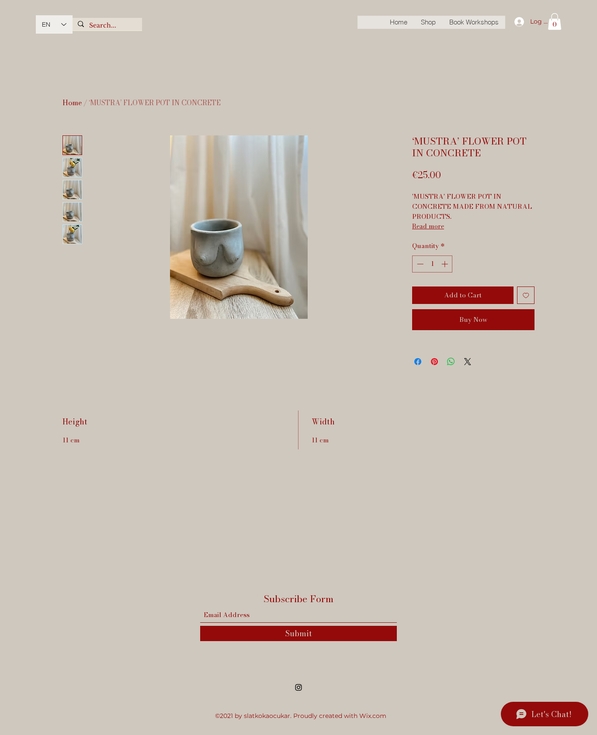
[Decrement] (419, 264)
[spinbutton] (432, 264)
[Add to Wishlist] (526, 295)
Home (72, 102)
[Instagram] (298, 687)
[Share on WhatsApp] (451, 361)
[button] (555, 21)
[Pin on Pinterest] (434, 361)
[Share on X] (467, 361)
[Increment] (445, 264)
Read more (428, 226)
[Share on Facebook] (418, 361)
